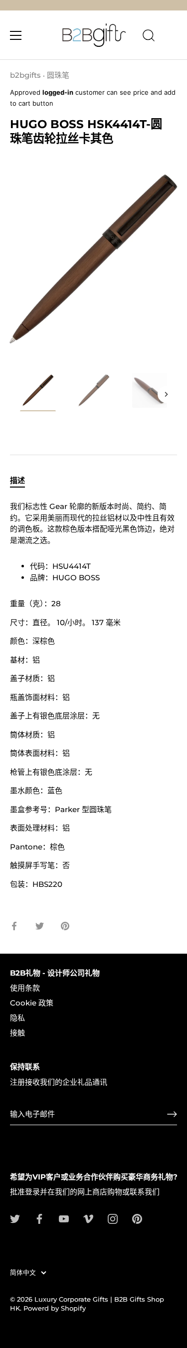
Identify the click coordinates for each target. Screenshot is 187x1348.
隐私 (17, 1017)
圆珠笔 (58, 75)
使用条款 (25, 988)
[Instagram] (113, 1218)
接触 (17, 1032)
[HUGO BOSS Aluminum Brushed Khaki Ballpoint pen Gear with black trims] (38, 391)
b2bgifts (25, 75)
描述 (17, 480)
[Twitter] (15, 1218)
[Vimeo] (88, 1218)
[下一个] (166, 394)
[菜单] (16, 35)
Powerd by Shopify (54, 1308)
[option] (38, 393)
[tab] (22, 481)
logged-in (57, 92)
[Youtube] (64, 1218)
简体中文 (23, 1272)
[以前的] (21, 394)
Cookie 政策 (31, 1003)
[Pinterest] (137, 1218)
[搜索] (149, 37)
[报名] (172, 1114)
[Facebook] (39, 1218)
